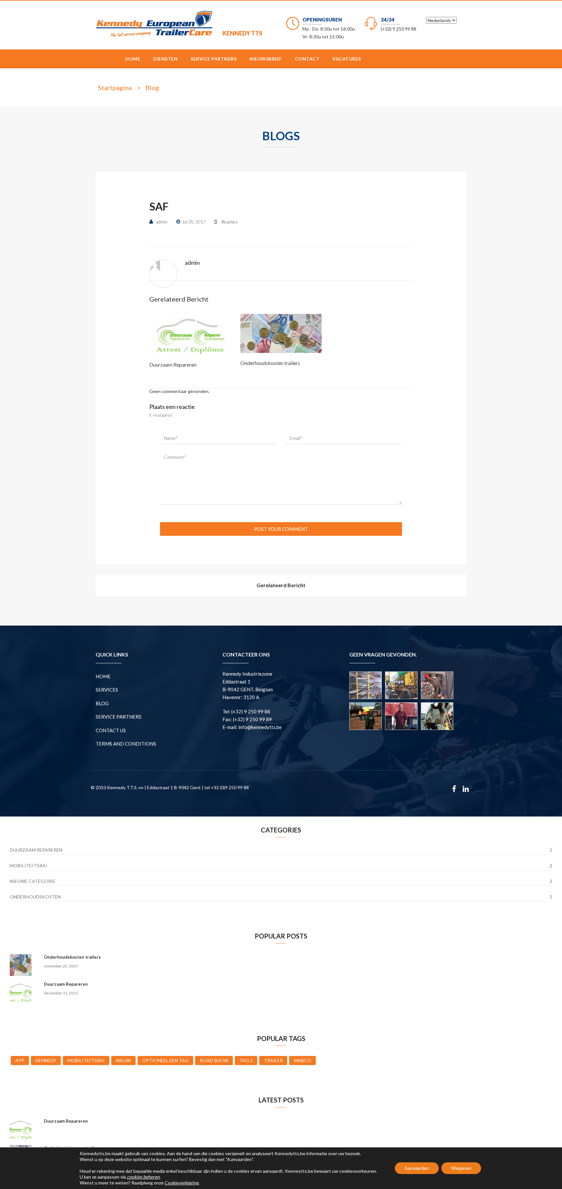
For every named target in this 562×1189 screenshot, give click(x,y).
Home (132, 58)
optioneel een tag (165, 1060)
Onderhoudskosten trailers (270, 363)
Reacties (229, 221)
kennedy (45, 1060)
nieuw (123, 1060)
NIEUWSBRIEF (265, 58)
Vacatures (346, 58)
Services (107, 690)
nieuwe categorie (32, 881)
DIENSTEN (165, 58)
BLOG (102, 703)
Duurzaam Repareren (172, 364)
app (19, 1060)
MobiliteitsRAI (28, 865)
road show (214, 1060)
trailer (273, 1060)
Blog (152, 87)
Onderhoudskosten (35, 896)
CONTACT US (111, 730)
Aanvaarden (417, 1168)
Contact (307, 58)
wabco (302, 1060)
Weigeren (461, 1168)
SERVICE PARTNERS (213, 58)
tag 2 (246, 1060)
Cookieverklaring (182, 1182)
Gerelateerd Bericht (281, 585)
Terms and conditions (126, 744)
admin (192, 262)
